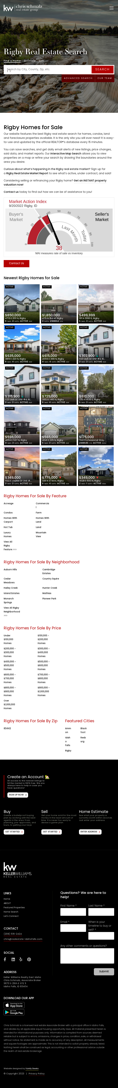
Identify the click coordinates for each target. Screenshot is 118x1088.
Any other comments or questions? (83, 946)
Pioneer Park (49, 599)
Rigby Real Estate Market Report (27, 173)
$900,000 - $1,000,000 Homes (44, 691)
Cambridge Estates (48, 571)
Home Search (11, 912)
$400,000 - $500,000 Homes (10, 665)
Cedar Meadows (9, 580)
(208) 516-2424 (13, 934)
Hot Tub (8, 527)
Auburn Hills (10, 569)
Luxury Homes (8, 534)
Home (7, 899)
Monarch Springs (9, 600)
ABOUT (7, 903)
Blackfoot (84, 730)
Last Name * (96, 906)
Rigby (68, 751)
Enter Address (89, 832)
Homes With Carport (10, 520)
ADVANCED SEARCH (78, 78)
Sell (41, 61)
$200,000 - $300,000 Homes (10, 652)
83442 (7, 728)
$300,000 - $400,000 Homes (44, 652)
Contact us (11, 192)
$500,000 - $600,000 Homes (44, 665)
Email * (64, 922)
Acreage (8, 503)
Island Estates (12, 593)
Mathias (46, 593)
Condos (8, 513)
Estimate (30, 61)
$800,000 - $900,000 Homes (10, 691)
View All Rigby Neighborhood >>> (12, 611)
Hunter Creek (49, 588)
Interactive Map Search (65, 154)
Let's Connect (11, 916)
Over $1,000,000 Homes (9, 704)
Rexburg (83, 739)
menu (108, 7)
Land (38, 527)
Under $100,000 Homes (8, 639)
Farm (38, 513)
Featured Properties (14, 907)
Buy (21, 822)
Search (102, 69)
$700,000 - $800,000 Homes (44, 678)
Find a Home (12, 61)
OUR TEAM (104, 78)
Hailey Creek (11, 588)
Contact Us (16, 263)
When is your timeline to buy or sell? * (99, 926)
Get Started (12, 832)
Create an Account (59, 786)
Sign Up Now (16, 795)
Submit (104, 972)
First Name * (68, 906)
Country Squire (50, 579)
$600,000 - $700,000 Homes (10, 678)
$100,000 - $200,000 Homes (43, 639)
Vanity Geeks (32, 1068)
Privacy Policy (37, 1074)
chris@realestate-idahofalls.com (23, 939)
